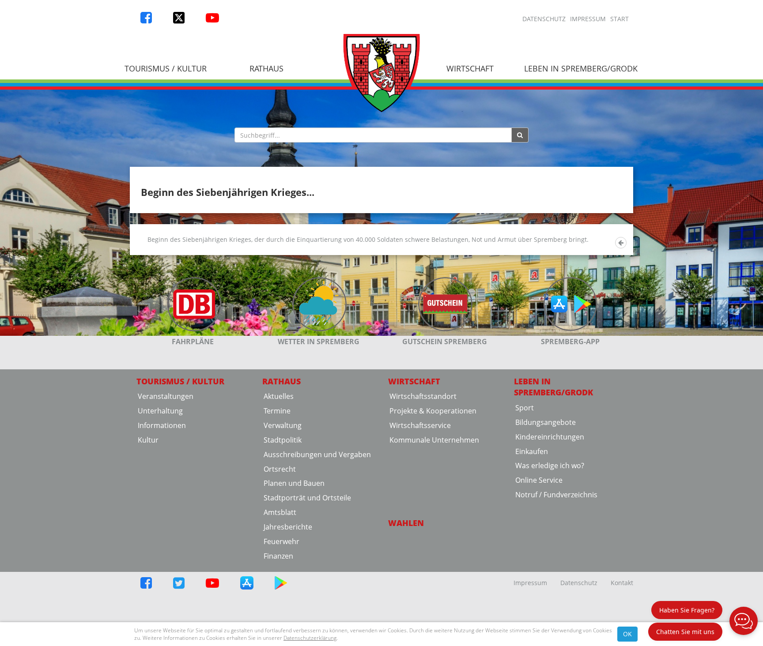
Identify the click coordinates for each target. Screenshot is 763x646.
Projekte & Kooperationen (432, 411)
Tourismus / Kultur (166, 68)
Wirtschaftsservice (420, 425)
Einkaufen (531, 451)
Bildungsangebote (545, 422)
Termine (277, 411)
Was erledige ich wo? (549, 465)
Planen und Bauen (294, 483)
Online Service (539, 480)
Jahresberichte (288, 527)
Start (619, 19)
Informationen (162, 425)
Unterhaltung (160, 411)
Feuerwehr (281, 541)
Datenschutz (544, 19)
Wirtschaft (470, 68)
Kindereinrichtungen (549, 437)
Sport (524, 408)
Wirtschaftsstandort (423, 396)
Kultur (148, 440)
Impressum (588, 19)
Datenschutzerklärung (309, 638)
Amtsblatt (280, 512)
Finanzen (278, 556)
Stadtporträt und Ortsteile (307, 498)
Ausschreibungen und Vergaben (317, 454)
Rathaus (266, 68)
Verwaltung (283, 425)
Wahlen (406, 523)
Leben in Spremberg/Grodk (581, 68)
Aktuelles (279, 396)
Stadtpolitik (283, 440)
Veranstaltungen (165, 396)
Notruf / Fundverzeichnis (556, 495)
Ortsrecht (280, 469)
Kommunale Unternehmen (434, 440)
